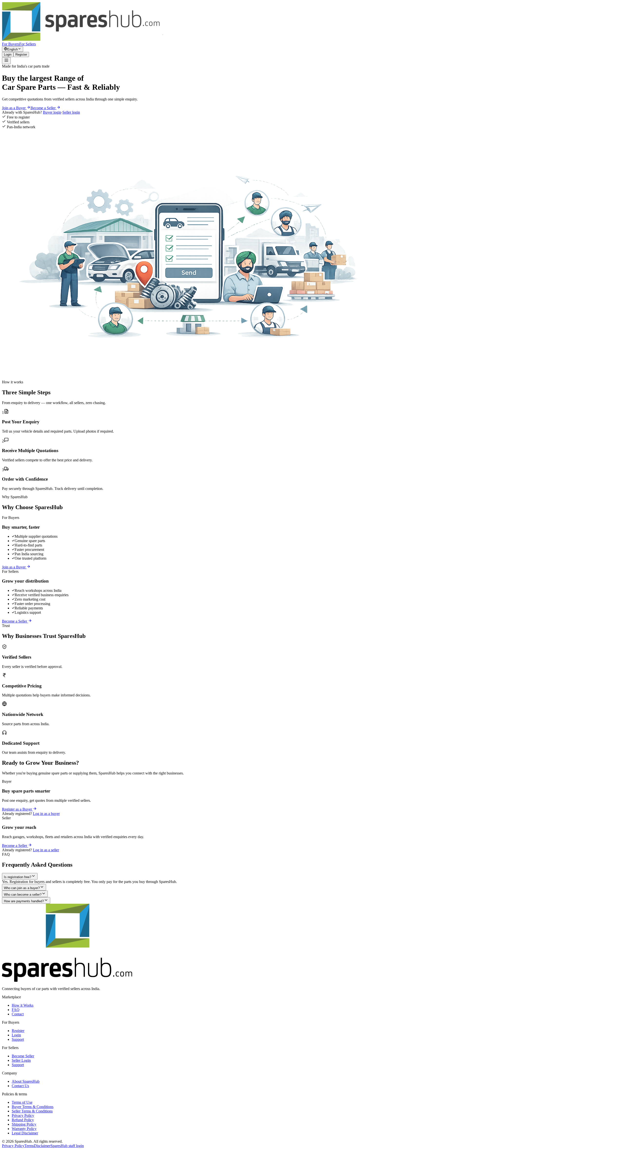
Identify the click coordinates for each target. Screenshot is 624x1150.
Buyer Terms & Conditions (32, 1107)
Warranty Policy (24, 1129)
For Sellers (27, 44)
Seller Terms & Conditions (32, 1111)
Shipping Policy (24, 1124)
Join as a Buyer (14, 108)
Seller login (71, 112)
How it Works (22, 1005)
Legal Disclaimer (25, 1133)
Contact (18, 1014)
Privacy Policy (23, 1115)
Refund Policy (23, 1120)
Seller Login (21, 1060)
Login (7, 54)
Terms (29, 1146)
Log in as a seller (46, 850)
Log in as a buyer (46, 814)
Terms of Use (22, 1102)
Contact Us (20, 1086)
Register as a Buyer (17, 809)
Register (21, 54)
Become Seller (23, 1056)
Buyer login (52, 112)
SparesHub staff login (67, 1146)
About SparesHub (25, 1081)
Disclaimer (42, 1146)
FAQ (16, 1010)
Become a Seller (43, 108)
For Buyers (10, 44)
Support (18, 1039)
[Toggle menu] (6, 60)
